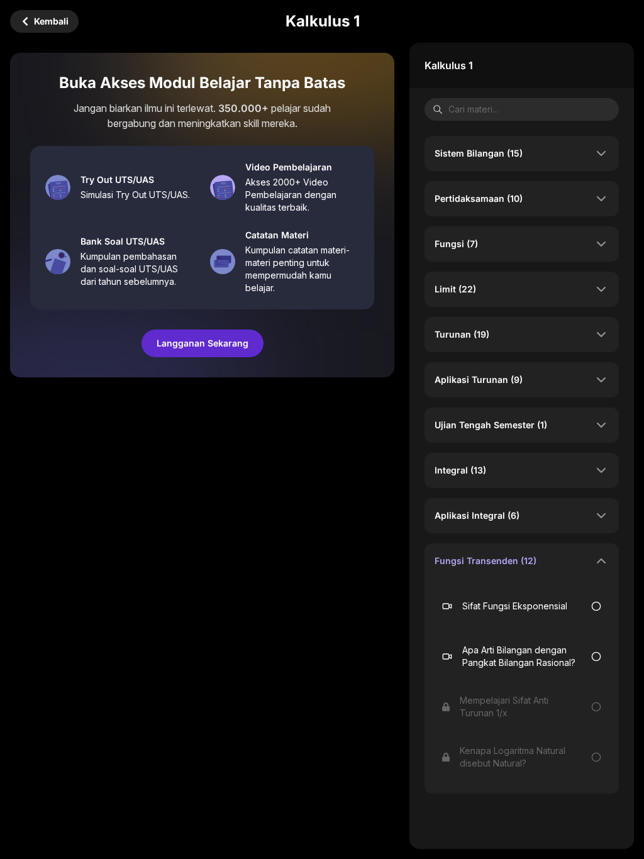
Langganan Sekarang (202, 343)
